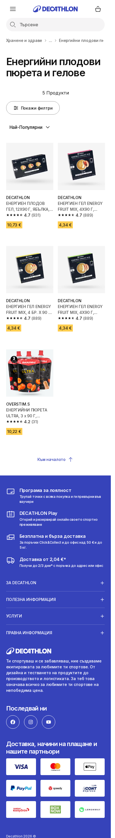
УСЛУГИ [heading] (14, 616)
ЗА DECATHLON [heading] (21, 582)
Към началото (51, 459)
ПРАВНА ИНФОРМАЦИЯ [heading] (29, 632)
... (50, 40)
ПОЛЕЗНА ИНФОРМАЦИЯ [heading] (31, 599)
